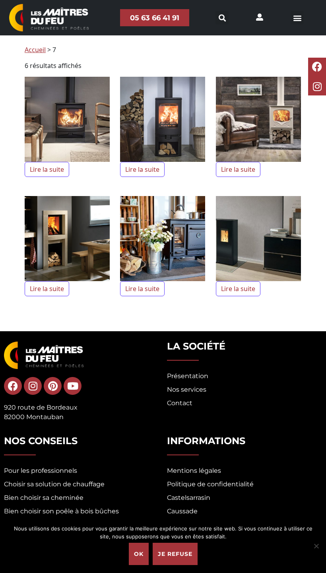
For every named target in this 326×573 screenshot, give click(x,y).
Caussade (182, 511)
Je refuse (175, 553)
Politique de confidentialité (210, 484)
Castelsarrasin (188, 497)
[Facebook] (317, 67)
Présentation (187, 376)
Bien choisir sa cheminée (43, 497)
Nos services (186, 389)
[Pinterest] (53, 386)
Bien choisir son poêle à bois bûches (61, 511)
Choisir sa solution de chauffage (54, 484)
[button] (297, 17)
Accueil (35, 49)
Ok (139, 553)
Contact (179, 403)
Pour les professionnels (40, 470)
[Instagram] (317, 86)
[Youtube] (73, 386)
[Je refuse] (316, 546)
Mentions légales (194, 470)
